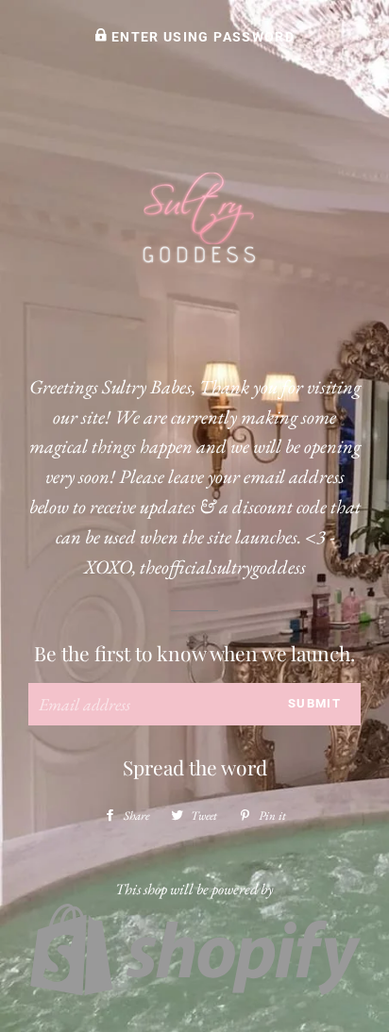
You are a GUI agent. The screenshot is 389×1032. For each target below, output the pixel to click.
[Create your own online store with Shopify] (194, 992)
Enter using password (201, 36)
